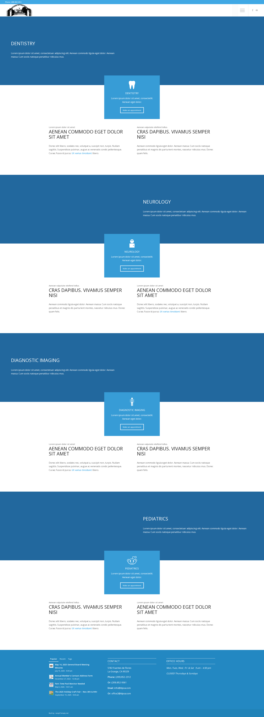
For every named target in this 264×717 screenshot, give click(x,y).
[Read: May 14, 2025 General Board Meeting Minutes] (51, 665)
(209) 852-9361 (119, 682)
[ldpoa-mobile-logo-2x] (19, 10)
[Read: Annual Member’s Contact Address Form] (51, 676)
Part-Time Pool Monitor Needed (70, 683)
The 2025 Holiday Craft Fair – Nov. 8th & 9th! (76, 691)
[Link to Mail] (257, 10)
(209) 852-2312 (123, 677)
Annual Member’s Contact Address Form (74, 675)
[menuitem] (235, 10)
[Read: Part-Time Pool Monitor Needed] (51, 684)
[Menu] (241, 10)
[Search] (235, 10)
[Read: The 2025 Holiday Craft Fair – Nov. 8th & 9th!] (51, 692)
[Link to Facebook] (253, 10)
